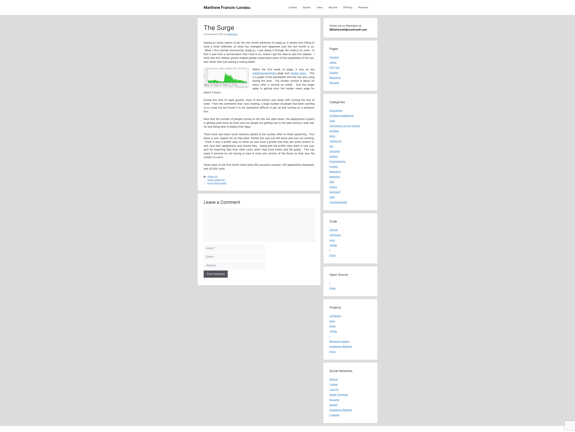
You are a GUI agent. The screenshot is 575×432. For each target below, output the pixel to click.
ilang (332, 136)
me (331, 146)
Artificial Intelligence (341, 115)
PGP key (347, 7)
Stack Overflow (338, 394)
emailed (334, 130)
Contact (293, 7)
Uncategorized (338, 202)
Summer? (335, 192)
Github (333, 229)
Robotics (334, 176)
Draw (332, 326)
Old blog (334, 151)
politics (333, 156)
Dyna (332, 255)
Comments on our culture (344, 125)
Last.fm (334, 389)
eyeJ (332, 240)
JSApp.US (212, 176)
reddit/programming (264, 73)
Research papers (339, 341)
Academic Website (340, 346)
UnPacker (335, 235)
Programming (337, 161)
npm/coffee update (216, 183)
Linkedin (334, 415)
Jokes (319, 7)
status (333, 186)
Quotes (306, 7)
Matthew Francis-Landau (227, 7)
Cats (332, 120)
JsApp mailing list (216, 180)
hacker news (298, 73)
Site (331, 181)
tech (332, 197)
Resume (333, 7)
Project (333, 166)
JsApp (333, 245)
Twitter (333, 384)
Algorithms (335, 110)
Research (363, 7)
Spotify (333, 404)
